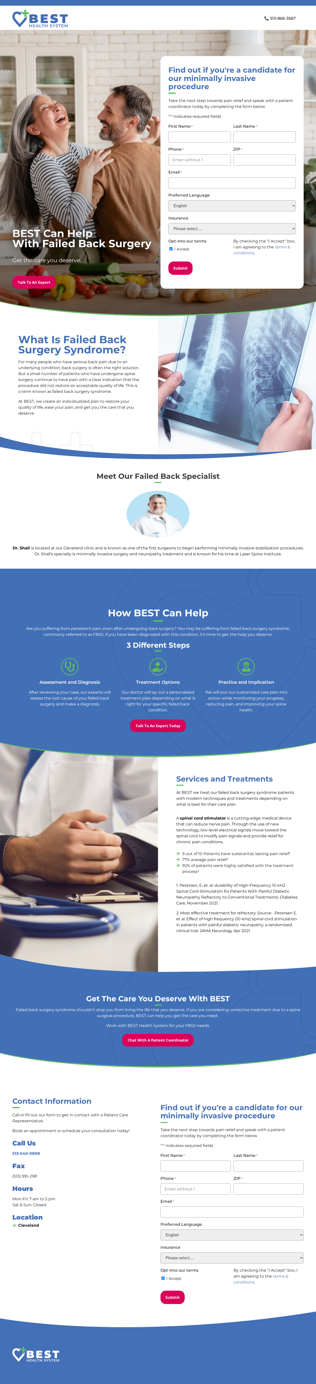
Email (175, 172)
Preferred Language (189, 195)
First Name (180, 126)
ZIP (237, 149)
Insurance (178, 218)
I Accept (181, 249)
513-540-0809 (26, 1153)
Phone (176, 149)
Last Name (245, 126)
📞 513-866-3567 (280, 18)
